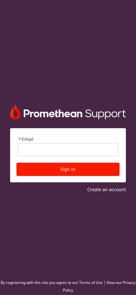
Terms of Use (91, 282)
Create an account (106, 189)
